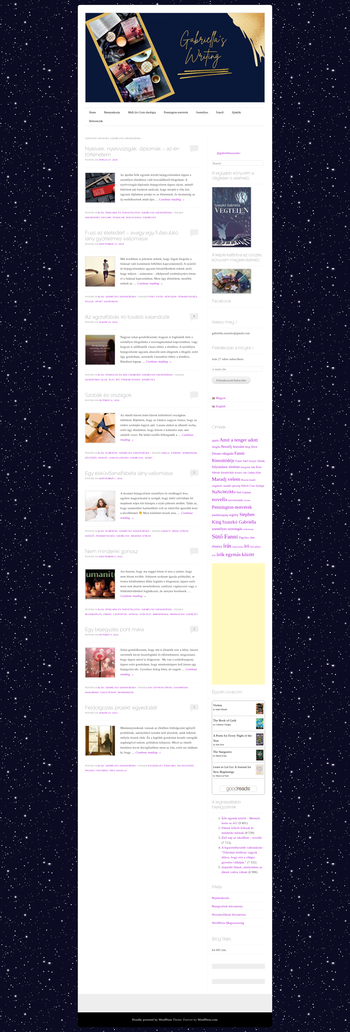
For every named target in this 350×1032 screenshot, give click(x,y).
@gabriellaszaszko (228, 153)
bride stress (180, 531)
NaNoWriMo (92, 692)
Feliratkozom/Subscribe (231, 380)
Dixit (254, 446)
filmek (261, 461)
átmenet (176, 453)
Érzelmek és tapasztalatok (123, 213)
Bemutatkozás (112, 112)
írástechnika (237, 547)
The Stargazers (222, 751)
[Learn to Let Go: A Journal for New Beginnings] (260, 769)
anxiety (166, 531)
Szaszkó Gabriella (239, 522)
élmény (217, 546)
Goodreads (181, 687)
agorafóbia (92, 380)
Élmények (112, 453)
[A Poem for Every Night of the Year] (260, 739)
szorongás (111, 301)
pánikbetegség (187, 297)
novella (121, 770)
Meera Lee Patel (222, 776)
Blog (101, 213)
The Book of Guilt (224, 720)
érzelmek (170, 766)
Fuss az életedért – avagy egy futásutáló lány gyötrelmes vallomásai (131, 236)
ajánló (215, 440)
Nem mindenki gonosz (111, 551)
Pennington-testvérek (176, 112)
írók (214, 555)
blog (104, 380)
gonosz (133, 614)
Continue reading (172, 199)
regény (234, 515)
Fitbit (151, 297)
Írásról (220, 112)
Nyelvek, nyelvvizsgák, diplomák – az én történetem (132, 151)
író (118, 380)
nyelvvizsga (134, 217)
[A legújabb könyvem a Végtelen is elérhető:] (231, 216)
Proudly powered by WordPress (152, 1019)
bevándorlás (93, 614)
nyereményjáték (235, 500)
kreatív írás (241, 472)
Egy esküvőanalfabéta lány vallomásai (129, 473)
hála (253, 467)
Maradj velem (226, 479)
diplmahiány (92, 217)
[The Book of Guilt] (260, 723)
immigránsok (161, 614)
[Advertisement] (238, 624)
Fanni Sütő (241, 461)
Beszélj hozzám (232, 447)
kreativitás (227, 472)
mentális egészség (231, 486)
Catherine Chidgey (223, 724)
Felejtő (252, 461)
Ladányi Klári (254, 472)
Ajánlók (236, 112)
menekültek (177, 614)
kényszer (171, 297)
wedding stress (141, 536)
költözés (91, 458)
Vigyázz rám (247, 537)
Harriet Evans (221, 756)
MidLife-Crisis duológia (142, 112)
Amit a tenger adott (239, 440)
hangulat (245, 467)
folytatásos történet (226, 467)
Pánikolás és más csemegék (123, 375)
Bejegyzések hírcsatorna (227, 906)
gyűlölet (145, 614)
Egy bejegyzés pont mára (114, 629)
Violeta (217, 705)
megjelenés (217, 486)
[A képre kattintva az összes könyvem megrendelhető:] (231, 280)
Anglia (165, 453)
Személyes (202, 112)
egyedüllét (155, 766)
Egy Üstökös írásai (160, 687)
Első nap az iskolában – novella (242, 837)
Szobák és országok (108, 395)
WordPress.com (207, 1019)
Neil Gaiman (243, 492)
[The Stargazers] (260, 754)
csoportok (120, 614)
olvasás (247, 500)
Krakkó (103, 458)
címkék (107, 614)
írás (112, 770)
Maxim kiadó (248, 480)
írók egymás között (235, 554)
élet (111, 380)
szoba (149, 458)
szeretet (192, 614)
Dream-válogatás (223, 453)
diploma (106, 217)
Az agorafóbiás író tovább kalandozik (127, 317)
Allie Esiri (220, 745)
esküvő (89, 536)
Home (92, 112)
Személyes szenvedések (156, 213)
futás (159, 297)
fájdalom (119, 217)
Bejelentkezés (220, 898)
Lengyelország (119, 458)
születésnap (108, 692)
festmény (102, 770)
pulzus (89, 301)
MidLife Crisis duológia (252, 486)
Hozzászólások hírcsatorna (229, 914)
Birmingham (190, 453)
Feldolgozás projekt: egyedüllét (121, 707)
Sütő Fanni (225, 536)
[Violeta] (260, 708)
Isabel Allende (221, 709)
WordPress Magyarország (228, 923)
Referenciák (96, 121)
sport (99, 301)
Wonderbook (126, 692)
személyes (149, 217)
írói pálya (255, 546)
